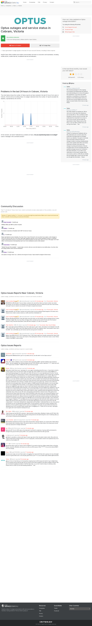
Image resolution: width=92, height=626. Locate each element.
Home (24, 2)
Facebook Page (69, 29)
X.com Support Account (71, 27)
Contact (52, 2)
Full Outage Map (45, 45)
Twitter (55, 608)
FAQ (39, 2)
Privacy (45, 2)
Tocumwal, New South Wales (47, 325)
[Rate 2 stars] (73, 74)
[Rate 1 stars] (70, 74)
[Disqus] (30, 238)
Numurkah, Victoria (52, 301)
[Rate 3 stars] (76, 74)
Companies (32, 2)
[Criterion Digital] (46, 622)
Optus (14, 5)
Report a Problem (16, 45)
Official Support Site (70, 32)
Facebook (56, 611)
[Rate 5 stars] (81, 74)
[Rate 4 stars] (78, 74)
